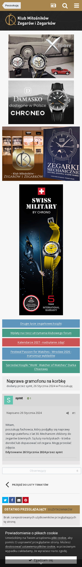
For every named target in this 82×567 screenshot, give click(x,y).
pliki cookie (59, 538)
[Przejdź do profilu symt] (8, 400)
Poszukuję (65, 386)
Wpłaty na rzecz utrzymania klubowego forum (41, 333)
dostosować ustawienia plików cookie (30, 546)
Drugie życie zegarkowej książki (41, 323)
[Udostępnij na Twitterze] (5, 500)
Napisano (24, 413)
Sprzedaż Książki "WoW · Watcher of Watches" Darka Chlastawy (41, 367)
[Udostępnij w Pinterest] (26, 500)
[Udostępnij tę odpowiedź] (67, 413)
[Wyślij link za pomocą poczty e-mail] (19, 500)
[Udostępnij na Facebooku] (12, 500)
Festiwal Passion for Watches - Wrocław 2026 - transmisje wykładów (41, 354)
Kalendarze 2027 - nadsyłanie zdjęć (41, 342)
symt (29, 386)
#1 (73, 413)
